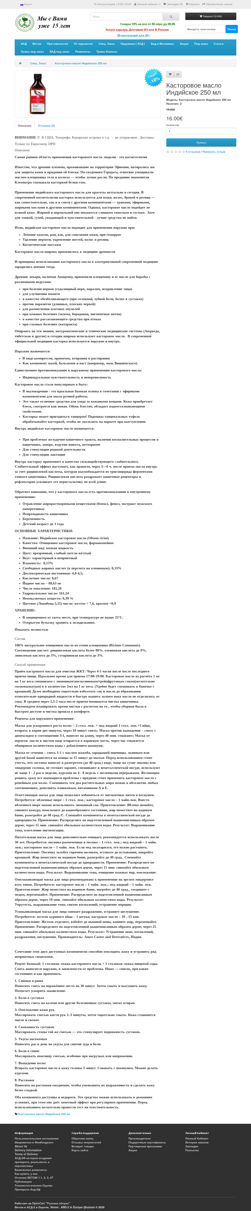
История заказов (197, 1142)
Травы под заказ (32, 51)
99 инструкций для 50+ (114, 35)
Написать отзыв (214, 151)
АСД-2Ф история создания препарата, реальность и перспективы (33, 1162)
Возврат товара (83, 1146)
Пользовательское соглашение (37, 1138)
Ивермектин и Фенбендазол (34, 1142)
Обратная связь (83, 1138)
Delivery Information (28, 1150)
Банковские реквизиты (31, 1170)
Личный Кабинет (196, 1138)
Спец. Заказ (107, 43)
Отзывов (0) (46, 125)
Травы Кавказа (106, 51)
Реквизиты (82, 51)
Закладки (191, 1146)
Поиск (231, 29)
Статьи (219, 43)
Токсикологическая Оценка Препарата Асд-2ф (33, 1187)
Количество (172, 125)
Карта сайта (80, 1150)
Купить (201, 142)
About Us (21, 1146)
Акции (184, 43)
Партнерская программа (145, 1146)
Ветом (37, 43)
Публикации (23, 1181)
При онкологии (57, 43)
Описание (24, 125)
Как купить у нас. (26, 1174)
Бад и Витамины (162, 43)
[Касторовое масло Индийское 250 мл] (87, 94)
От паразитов (83, 43)
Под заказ (201, 43)
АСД (24, 43)
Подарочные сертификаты (147, 1142)
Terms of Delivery (26, 1154)
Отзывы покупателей (86, 1142)
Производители (139, 1138)
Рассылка (192, 1150)
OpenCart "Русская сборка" (51, 1203)
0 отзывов (193, 151)
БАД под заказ (59, 51)
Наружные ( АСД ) (133, 43)
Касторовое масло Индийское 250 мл (81, 63)
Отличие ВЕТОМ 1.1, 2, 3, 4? (34, 1177)
